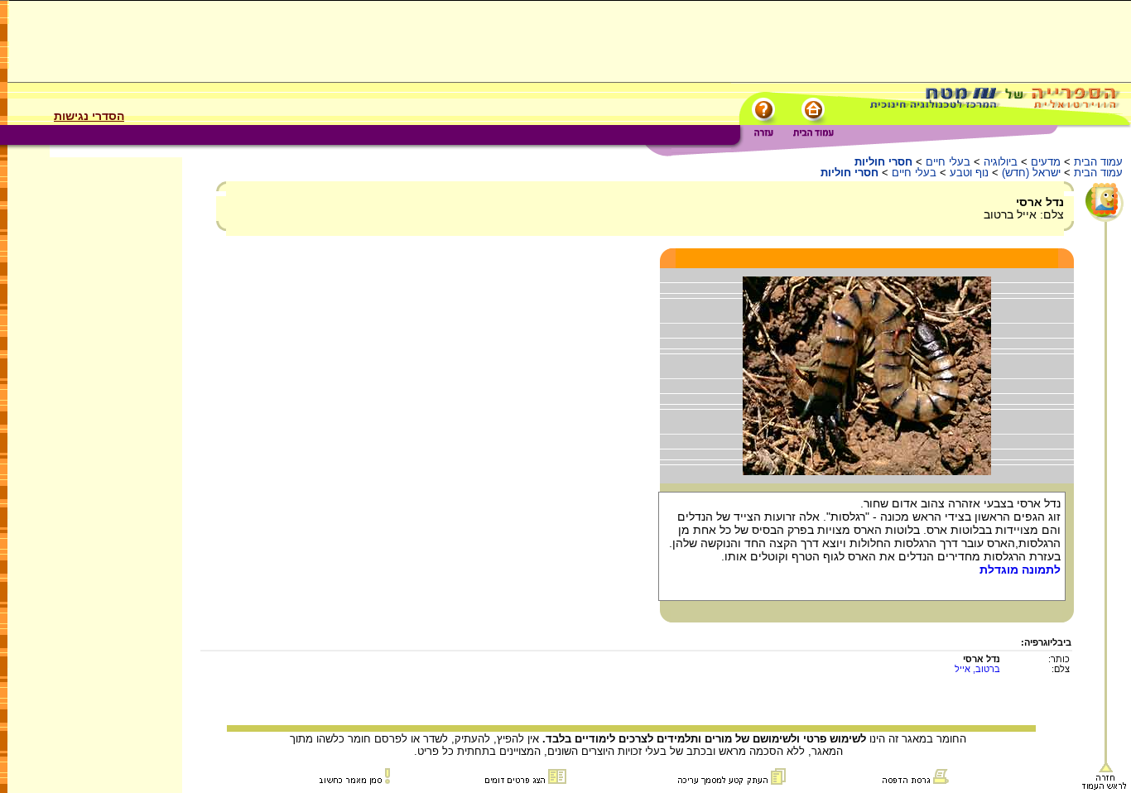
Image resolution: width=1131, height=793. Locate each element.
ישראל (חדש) (1031, 172)
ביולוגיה (1001, 162)
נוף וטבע (969, 172)
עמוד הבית (1098, 162)
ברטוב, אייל (977, 669)
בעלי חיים (948, 162)
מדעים (1046, 162)
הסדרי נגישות (89, 116)
